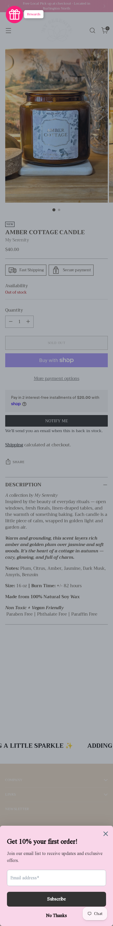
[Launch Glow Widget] (14, 14)
